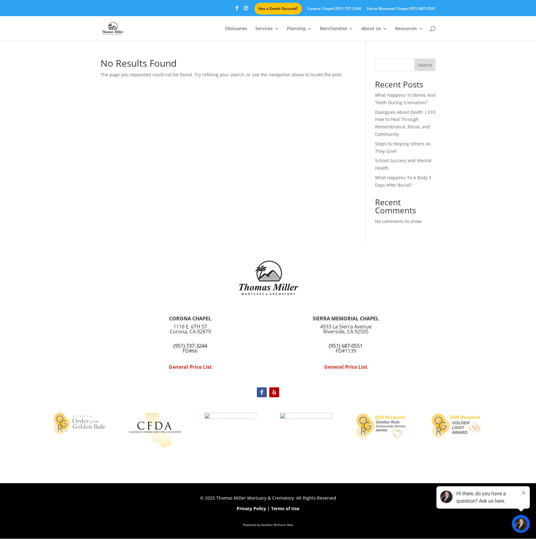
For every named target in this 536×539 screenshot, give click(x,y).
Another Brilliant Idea (277, 525)
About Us (371, 28)
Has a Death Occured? (278, 8)
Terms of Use (285, 508)
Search (425, 65)
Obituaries (236, 28)
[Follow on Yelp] (274, 392)
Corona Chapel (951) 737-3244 (334, 9)
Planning (296, 28)
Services (264, 28)
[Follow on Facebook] (262, 392)
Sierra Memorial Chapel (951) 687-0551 (401, 9)
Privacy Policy (251, 508)
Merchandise (333, 28)
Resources (406, 28)
